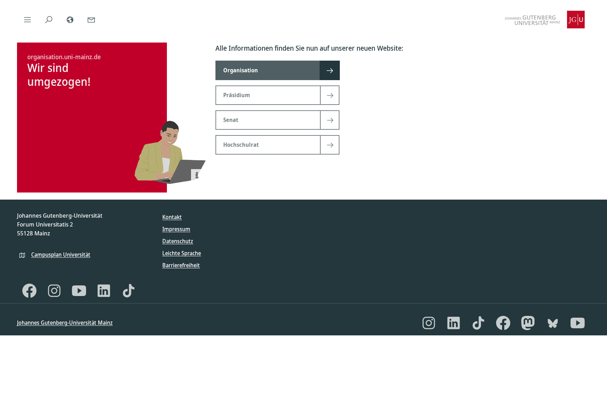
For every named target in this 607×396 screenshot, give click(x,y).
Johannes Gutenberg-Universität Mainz (65, 323)
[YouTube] (79, 291)
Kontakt (172, 217)
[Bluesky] (553, 323)
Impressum (176, 229)
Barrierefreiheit (181, 265)
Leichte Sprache (181, 253)
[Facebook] (29, 291)
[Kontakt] (91, 19)
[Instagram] (54, 291)
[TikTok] (129, 291)
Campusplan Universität (60, 254)
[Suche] (49, 19)
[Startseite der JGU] (545, 19)
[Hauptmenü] (27, 19)
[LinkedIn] (104, 291)
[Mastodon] (528, 323)
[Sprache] (70, 19)
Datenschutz (177, 241)
